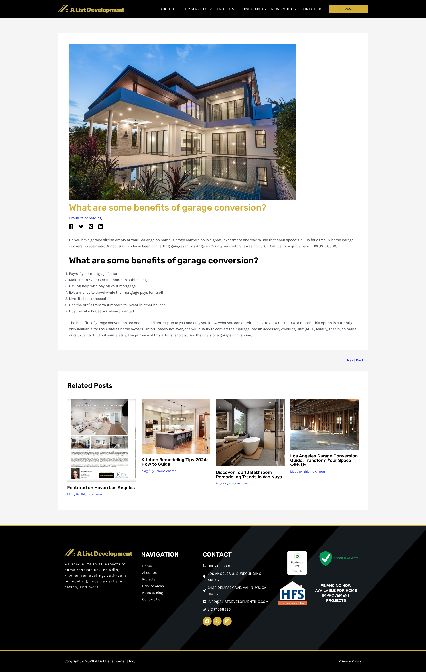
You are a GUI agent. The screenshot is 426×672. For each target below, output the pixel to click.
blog (70, 494)
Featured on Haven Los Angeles (101, 487)
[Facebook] (71, 226)
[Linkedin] (100, 226)
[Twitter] (81, 226)
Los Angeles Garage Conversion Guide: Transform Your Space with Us (324, 460)
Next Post (357, 360)
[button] (209, 9)
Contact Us (151, 599)
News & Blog (152, 592)
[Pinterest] (91, 226)
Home (147, 566)
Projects (148, 579)
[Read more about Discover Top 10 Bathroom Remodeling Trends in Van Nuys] (250, 432)
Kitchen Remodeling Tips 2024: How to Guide (175, 462)
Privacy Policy (350, 661)
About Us (149, 572)
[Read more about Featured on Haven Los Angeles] (101, 439)
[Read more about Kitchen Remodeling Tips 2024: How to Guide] (176, 426)
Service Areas (153, 586)
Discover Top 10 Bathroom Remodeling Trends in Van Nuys (249, 474)
